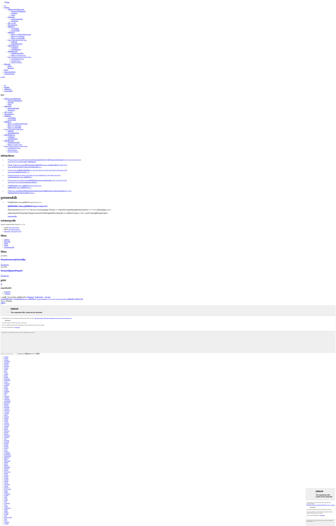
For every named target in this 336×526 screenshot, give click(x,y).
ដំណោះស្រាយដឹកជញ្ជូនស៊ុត (18, 11)
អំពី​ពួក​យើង (7, 64)
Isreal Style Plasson (16, 62)
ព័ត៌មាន (6, 70)
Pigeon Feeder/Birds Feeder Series (17, 40)
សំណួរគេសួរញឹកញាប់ (10, 72)
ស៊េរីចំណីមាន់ (11, 27)
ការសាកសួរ (11, 216)
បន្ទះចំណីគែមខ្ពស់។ (16, 49)
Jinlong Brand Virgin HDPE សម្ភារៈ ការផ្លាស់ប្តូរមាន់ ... (22, 162)
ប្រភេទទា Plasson (16, 61)
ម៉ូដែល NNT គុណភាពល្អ (17, 36)
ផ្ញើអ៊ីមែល (3, 303)
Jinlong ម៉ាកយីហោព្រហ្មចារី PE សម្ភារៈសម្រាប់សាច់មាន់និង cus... (25, 167)
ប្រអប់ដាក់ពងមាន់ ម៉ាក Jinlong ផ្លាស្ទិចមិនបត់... (20, 177)
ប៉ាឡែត (13, 15)
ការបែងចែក (14, 13)
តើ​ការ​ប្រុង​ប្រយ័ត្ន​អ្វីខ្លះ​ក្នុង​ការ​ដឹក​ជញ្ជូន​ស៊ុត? (12, 270)
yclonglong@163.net (14, 229)
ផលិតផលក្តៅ (30, 297)
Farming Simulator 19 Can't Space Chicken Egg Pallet (51, 299)
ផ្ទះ (5, 5)
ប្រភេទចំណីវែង (15, 29)
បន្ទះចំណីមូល (14, 47)
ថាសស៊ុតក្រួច (14, 21)
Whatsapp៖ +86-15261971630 (12, 231)
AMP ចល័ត (47, 297)
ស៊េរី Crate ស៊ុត (12, 23)
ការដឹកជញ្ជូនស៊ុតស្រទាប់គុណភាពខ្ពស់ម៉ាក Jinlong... (21, 193)
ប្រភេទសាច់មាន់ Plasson (17, 59)
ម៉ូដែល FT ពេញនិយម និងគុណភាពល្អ (21, 34)
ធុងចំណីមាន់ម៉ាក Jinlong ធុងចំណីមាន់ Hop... (20, 187)
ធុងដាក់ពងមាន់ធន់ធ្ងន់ (17, 19)
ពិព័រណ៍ (10, 66)
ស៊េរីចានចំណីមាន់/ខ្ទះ (13, 46)
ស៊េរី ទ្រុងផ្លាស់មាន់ (12, 25)
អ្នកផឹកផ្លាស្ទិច (70, 299)
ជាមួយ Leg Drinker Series (18, 55)
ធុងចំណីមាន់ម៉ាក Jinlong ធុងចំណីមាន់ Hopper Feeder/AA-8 (27, 206)
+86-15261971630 (13, 227)
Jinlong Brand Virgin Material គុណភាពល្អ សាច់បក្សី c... (23, 182)
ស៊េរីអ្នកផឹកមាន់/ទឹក (13, 51)
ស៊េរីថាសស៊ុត (11, 17)
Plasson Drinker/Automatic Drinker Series (19, 57)
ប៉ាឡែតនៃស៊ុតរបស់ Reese (21, 299)
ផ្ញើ (1, 284)
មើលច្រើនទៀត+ (5, 265)
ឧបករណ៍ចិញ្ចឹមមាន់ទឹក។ (7, 299)
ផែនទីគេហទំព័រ (39, 297)
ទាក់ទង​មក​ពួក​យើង (9, 74)
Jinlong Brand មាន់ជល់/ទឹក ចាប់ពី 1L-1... (19, 172)
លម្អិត (15, 216)
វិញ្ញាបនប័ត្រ (11, 68)
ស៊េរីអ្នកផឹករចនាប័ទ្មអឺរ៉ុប (17, 53)
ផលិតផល (6, 7)
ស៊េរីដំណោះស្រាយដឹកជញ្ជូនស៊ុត (16, 9)
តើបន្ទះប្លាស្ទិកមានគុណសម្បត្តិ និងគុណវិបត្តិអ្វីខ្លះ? (13, 259)
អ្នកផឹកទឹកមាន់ (32, 299)
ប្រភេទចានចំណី (15, 30)
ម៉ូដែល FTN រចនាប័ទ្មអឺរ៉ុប (18, 38)
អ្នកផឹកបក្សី (14, 42)
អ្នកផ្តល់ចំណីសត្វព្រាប (17, 44)
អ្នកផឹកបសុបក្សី (79, 299)
